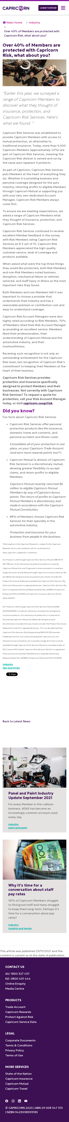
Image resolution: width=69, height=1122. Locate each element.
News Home (14, 22)
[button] (63, 8)
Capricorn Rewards (18, 1012)
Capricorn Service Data (20, 1022)
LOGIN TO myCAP (48, 8)
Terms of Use (14, 1055)
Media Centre (14, 988)
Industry (34, 22)
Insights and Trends (20, 928)
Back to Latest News (16, 721)
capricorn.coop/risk (37, 403)
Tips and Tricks (11, 667)
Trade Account (15, 1007)
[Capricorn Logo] (16, 8)
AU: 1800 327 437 (17, 973)
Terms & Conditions (18, 1045)
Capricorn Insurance (19, 1078)
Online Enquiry (15, 983)
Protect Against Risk (19, 1017)
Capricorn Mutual (16, 1083)
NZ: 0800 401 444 (18, 978)
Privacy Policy (14, 1050)
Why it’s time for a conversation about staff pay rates (30, 889)
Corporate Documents (20, 1040)
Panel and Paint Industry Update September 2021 (30, 795)
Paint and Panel (17, 827)
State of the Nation (18, 1073)
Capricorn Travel (16, 1088)
